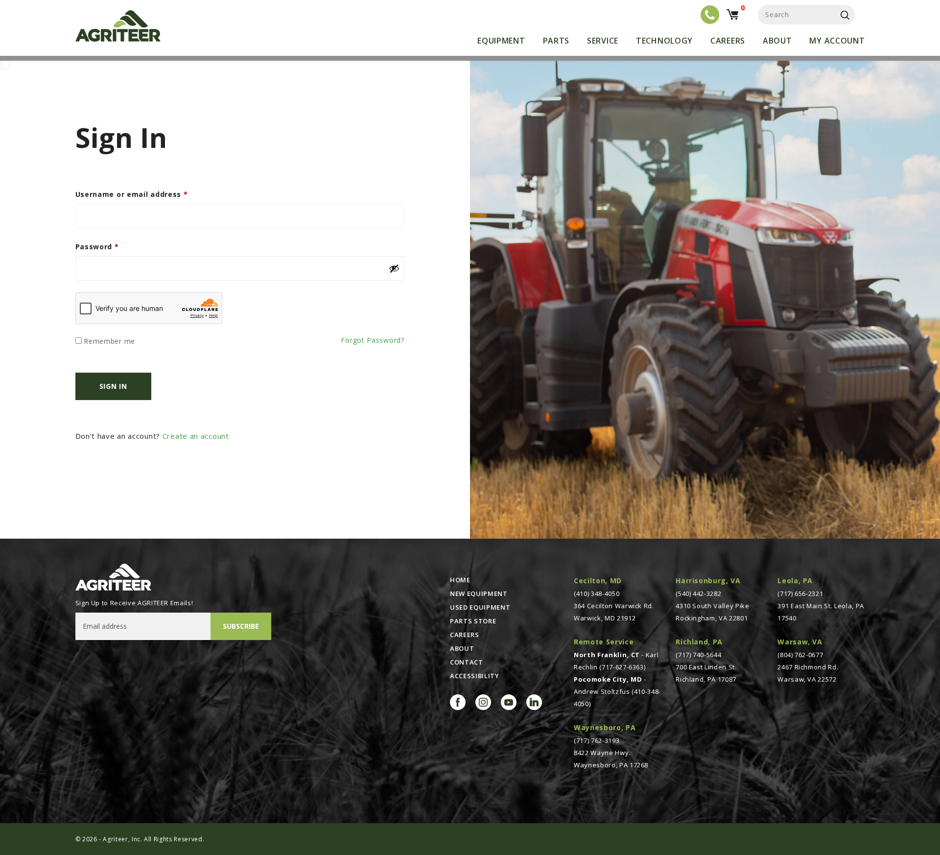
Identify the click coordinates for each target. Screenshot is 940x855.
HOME (460, 580)
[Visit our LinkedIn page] (534, 702)
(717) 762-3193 (596, 740)
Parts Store (473, 621)
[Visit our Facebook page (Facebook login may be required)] (458, 702)
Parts (556, 40)
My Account (837, 40)
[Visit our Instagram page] (483, 702)
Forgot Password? (372, 340)
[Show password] (394, 268)
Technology (664, 40)
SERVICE (602, 40)
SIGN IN (113, 386)
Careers (727, 40)
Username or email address (131, 194)
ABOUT (462, 648)
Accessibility (474, 676)
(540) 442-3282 (698, 593)
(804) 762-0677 (800, 654)
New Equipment (478, 593)
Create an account (196, 436)
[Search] (845, 14)
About (777, 40)
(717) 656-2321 (800, 593)
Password (97, 246)
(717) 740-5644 (698, 654)
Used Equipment (480, 607)
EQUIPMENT (501, 40)
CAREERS (464, 635)
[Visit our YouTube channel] (509, 702)
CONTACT (466, 662)
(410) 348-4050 (596, 593)
